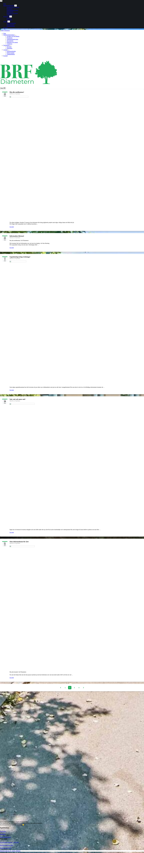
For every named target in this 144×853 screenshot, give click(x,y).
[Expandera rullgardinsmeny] (15, 35)
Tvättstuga (9, 44)
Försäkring (9, 38)
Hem (4, 33)
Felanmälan (3, 831)
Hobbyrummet (10, 52)
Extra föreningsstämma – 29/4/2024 (9, 842)
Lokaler (5, 49)
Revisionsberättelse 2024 (6, 845)
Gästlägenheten (11, 54)
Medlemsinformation (8, 35)
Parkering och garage (12, 42)
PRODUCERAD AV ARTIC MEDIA (10, 851)
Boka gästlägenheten (5, 837)
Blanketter (2, 834)
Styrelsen (9, 46)
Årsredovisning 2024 (5, 848)
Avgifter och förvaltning (13, 36)
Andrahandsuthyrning (12, 39)
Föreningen (6, 45)
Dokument (9, 48)
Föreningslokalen (11, 51)
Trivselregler (10, 41)
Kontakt (5, 55)
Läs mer (12, 226)
